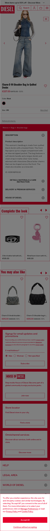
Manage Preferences (29, 509)
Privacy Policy (12, 511)
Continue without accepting (25, 527)
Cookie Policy (27, 511)
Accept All (25, 520)
